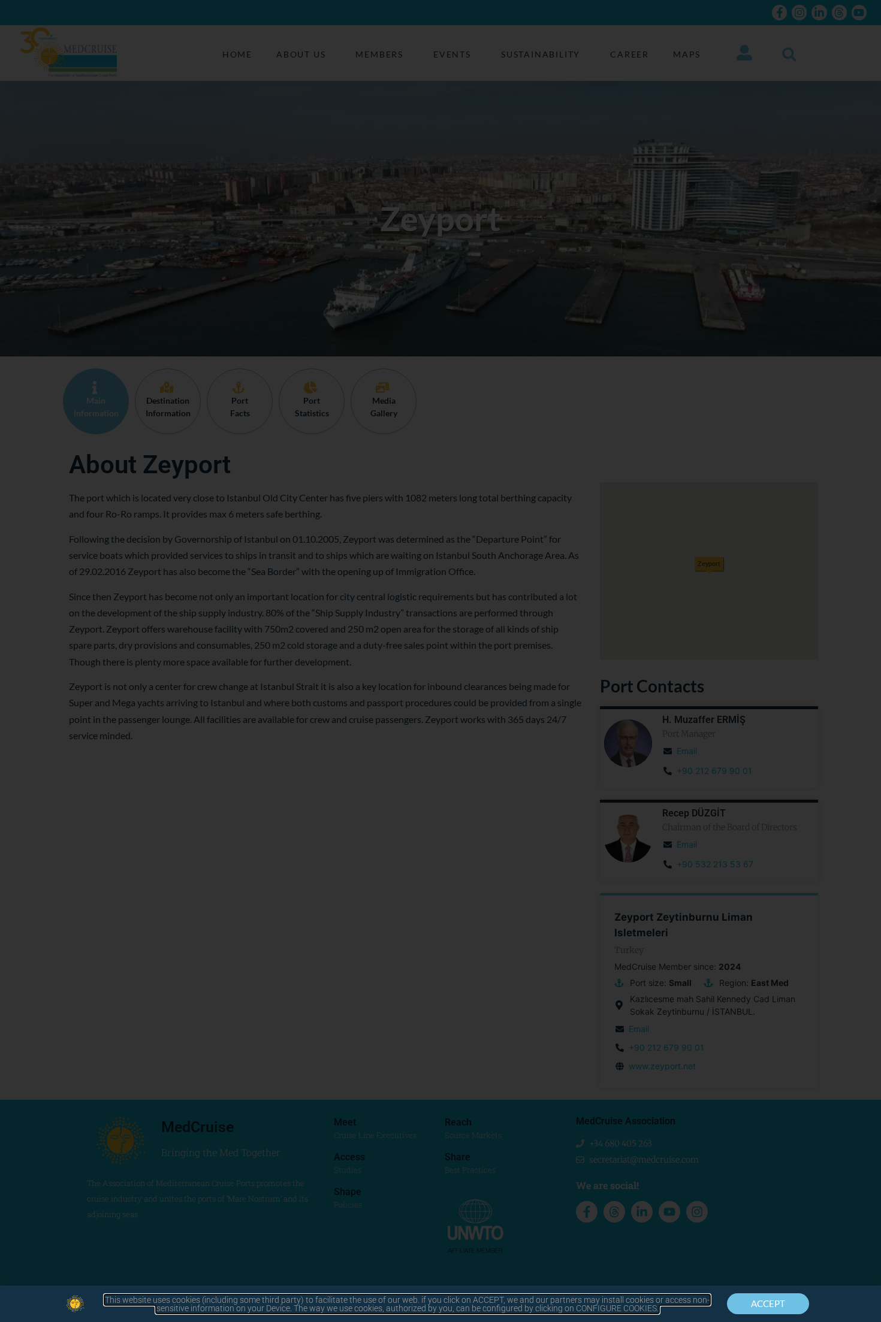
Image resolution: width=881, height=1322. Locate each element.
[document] (440, 661)
